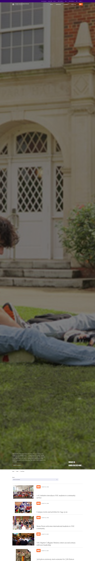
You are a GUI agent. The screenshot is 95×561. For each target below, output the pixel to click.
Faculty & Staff (50, 1)
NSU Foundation (60, 1)
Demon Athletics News (75, 465)
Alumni (54, 1)
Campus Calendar (17, 465)
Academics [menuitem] (66, 4)
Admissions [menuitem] (58, 4)
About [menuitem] (51, 4)
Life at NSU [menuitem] (73, 4)
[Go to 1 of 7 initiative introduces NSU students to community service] (47, 492)
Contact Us (72, 462)
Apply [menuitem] (80, 4)
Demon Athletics (71, 1)
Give (65, 1)
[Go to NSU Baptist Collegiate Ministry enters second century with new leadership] (47, 539)
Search (80, 1)
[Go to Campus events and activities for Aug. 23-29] (47, 507)
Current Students (44, 1)
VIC (76, 1)
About (17, 471)
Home (13, 471)
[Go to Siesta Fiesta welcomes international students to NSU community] (47, 523)
